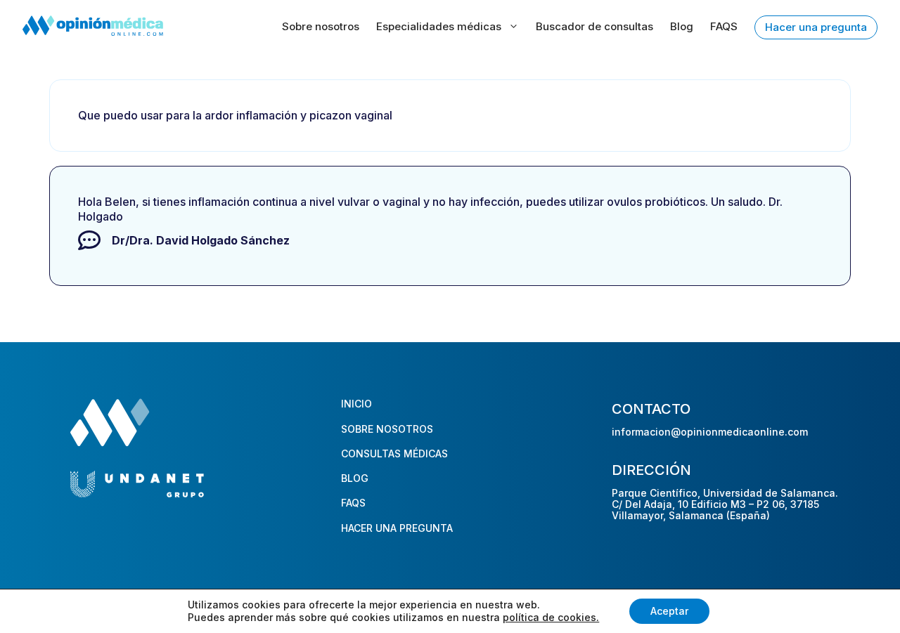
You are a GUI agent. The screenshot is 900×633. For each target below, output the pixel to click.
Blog (681, 26)
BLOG (354, 478)
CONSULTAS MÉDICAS (394, 453)
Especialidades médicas (438, 26)
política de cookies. (551, 617)
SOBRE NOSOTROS (387, 429)
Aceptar (669, 611)
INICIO (356, 404)
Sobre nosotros (320, 26)
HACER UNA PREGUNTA (397, 528)
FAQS (724, 26)
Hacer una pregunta (816, 27)
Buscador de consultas (594, 26)
